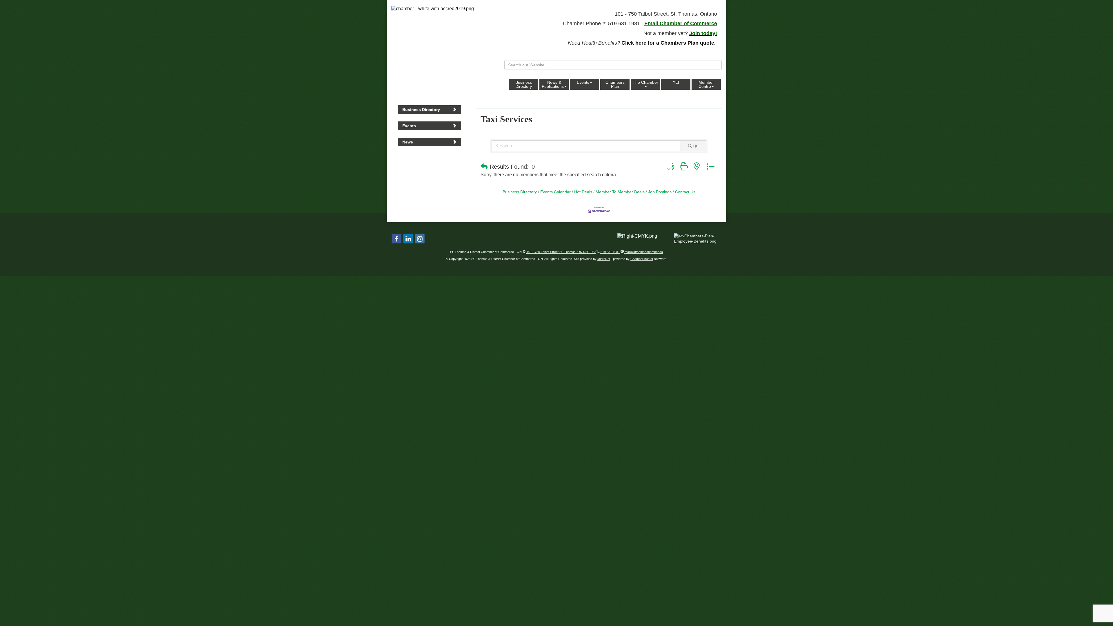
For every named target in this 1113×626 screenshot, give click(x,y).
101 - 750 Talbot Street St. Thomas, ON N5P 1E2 (561, 252)
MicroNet (603, 259)
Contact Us (685, 192)
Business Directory (523, 84)
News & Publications (553, 84)
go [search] (696, 145)
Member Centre (706, 84)
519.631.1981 (610, 252)
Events (583, 82)
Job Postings (660, 192)
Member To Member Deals (620, 192)
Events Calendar (555, 192)
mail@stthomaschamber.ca (643, 252)
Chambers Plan (615, 84)
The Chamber (645, 82)
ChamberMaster (641, 259)
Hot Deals (583, 192)
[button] (484, 166)
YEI (676, 82)
